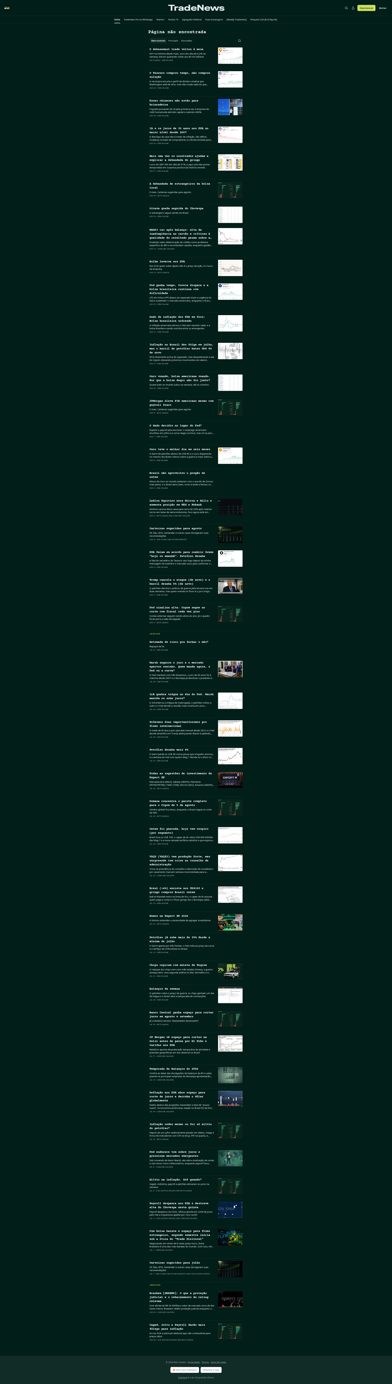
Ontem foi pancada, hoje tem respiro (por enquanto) (178, 831)
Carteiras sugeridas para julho (174, 1262)
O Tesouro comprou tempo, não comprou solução (179, 75)
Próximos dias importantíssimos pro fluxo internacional (178, 724)
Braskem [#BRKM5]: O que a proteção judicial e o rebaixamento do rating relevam (178, 1297)
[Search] (346, 8)
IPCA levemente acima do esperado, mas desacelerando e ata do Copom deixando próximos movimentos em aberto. (181, 358)
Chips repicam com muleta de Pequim (178, 965)
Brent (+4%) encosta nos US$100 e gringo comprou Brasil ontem (176, 890)
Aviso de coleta (218, 1362)
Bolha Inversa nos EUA (167, 261)
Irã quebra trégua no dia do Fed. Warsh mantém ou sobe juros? (181, 696)
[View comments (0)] (172, 64)
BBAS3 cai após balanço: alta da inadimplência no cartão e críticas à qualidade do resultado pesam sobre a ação (179, 234)
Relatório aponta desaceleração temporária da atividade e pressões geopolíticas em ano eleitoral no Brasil (179, 1051)
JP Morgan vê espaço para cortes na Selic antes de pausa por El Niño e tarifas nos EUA (178, 1041)
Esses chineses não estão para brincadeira (173, 102)
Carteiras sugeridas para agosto (175, 528)
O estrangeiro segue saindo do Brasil (168, 212)
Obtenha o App (211, 1369)
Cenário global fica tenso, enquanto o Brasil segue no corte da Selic (180, 811)
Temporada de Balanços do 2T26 (173, 1069)
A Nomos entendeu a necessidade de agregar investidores (180, 920)
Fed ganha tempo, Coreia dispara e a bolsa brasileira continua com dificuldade (178, 289)
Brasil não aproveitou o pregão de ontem (177, 475)
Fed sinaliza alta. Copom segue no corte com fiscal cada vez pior (177, 609)
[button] (117, 19)
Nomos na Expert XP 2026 (168, 916)
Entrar (382, 7)
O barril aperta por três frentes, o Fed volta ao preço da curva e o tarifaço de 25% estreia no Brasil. (181, 947)
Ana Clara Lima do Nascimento (172, 539)
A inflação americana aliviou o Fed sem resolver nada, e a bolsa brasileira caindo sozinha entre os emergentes (179, 327)
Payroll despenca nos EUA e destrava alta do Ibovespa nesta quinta (178, 1205)
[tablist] (171, 41)
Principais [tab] (173, 40)
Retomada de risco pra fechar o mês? (178, 642)
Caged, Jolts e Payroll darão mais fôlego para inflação (177, 1327)
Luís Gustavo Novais (166, 1191)
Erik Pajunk (167, 60)
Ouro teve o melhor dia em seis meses (179, 449)
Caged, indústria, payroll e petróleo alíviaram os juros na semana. (179, 1185)
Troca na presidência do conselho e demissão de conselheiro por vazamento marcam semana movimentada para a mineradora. (181, 870)
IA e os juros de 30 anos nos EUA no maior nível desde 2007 (178, 130)
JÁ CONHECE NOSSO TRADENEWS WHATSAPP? (174, 1020)
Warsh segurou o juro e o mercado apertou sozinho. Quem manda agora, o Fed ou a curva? (179, 666)
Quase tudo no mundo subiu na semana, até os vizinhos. (179, 384)
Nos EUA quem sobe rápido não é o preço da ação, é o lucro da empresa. (181, 267)
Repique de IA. (157, 646)
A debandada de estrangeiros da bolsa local (179, 185)
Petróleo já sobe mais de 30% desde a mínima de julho (179, 939)
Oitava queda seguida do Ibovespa (176, 208)
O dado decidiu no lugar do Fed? (175, 425)
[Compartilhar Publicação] (353, 8)
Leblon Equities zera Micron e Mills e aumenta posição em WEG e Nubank (180, 502)
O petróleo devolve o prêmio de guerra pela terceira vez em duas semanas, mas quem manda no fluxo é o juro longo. (181, 590)
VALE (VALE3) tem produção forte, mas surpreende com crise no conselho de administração (179, 860)
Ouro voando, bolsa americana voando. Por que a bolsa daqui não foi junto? (179, 378)
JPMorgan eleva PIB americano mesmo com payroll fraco (181, 403)
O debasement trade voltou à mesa (176, 49)
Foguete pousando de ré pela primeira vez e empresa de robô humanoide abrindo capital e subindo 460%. (179, 110)
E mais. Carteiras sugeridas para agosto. (170, 192)
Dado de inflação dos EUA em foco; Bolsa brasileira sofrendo (177, 319)
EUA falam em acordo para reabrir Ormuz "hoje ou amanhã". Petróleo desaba (181, 554)
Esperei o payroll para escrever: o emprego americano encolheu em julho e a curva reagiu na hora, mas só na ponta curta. (181, 431)
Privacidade (194, 1362)
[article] (196, 56)
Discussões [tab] (186, 40)
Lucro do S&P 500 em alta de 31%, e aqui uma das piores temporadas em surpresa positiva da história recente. (179, 166)
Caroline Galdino (166, 249)
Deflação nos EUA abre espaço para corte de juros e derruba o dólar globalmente (177, 1096)
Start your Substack (186, 1369)
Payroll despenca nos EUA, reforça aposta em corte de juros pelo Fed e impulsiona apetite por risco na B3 (180, 1213)
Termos (205, 1362)
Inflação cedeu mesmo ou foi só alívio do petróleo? (180, 1126)
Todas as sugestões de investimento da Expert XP (180, 775)
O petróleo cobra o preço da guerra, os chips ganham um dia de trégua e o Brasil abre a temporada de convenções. (181, 995)
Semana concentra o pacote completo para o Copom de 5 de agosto (178, 803)
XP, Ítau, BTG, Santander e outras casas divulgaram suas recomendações (178, 534)
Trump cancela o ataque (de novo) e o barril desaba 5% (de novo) (179, 582)
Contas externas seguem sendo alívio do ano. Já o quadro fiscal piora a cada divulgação (179, 617)
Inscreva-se (366, 7)
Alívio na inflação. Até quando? (175, 1179)
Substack (182, 1377)
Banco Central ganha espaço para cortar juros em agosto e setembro (181, 1014)
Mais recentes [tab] (158, 40)
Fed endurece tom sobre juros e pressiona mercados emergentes (174, 1154)
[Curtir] (151, 64)
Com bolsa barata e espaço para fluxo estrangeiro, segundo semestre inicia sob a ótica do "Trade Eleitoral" (179, 1235)
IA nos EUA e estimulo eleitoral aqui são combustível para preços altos (179, 1335)
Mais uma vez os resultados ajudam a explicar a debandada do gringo (178, 158)
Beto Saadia (163, 196)
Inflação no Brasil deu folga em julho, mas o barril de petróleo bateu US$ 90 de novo (181, 348)
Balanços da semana (164, 989)
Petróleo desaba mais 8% (168, 749)
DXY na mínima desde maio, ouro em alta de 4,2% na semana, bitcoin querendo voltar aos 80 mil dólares (177, 55)
